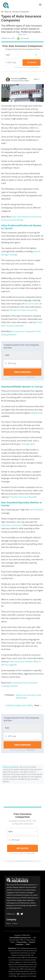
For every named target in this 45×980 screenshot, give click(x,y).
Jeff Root (23, 78)
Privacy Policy (22, 942)
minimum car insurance (12, 525)
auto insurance (36, 509)
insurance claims (31, 303)
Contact (14, 923)
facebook (18, 914)
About (9, 923)
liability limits (37, 413)
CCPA (28, 944)
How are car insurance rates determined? (28, 696)
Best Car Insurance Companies (17, 12)
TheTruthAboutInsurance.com (20, 938)
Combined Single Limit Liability (19, 705)
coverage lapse (28, 444)
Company (11, 919)
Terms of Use (35, 67)
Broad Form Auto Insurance (22, 310)
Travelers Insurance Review (22, 497)
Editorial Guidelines (11, 767)
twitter (22, 914)
